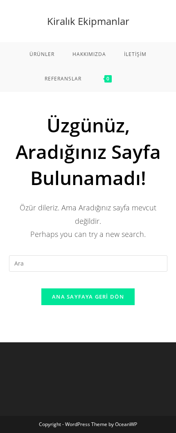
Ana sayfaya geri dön (88, 296)
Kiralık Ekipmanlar (88, 21)
